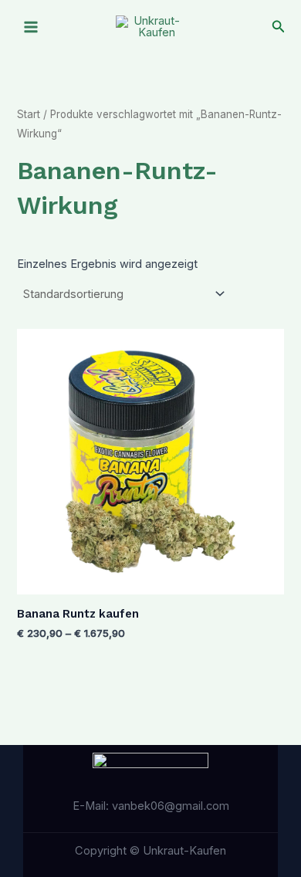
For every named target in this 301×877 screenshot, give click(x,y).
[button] (279, 26)
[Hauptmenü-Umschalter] (30, 27)
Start (28, 114)
